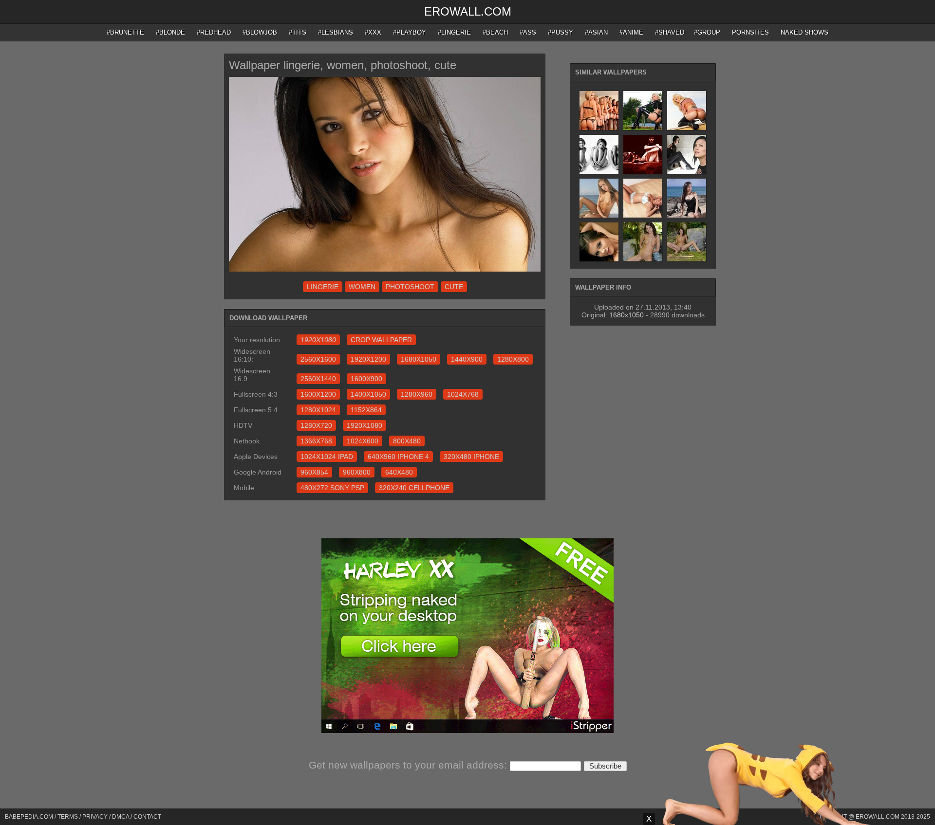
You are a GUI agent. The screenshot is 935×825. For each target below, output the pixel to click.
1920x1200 (368, 359)
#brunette (125, 32)
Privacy (95, 816)
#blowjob (260, 32)
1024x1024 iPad (326, 456)
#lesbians (335, 32)
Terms (67, 816)
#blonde (170, 32)
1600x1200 (318, 394)
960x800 (357, 472)
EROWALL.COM (467, 11)
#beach (495, 32)
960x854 (314, 472)
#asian (596, 32)
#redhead (214, 32)
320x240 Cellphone (414, 488)
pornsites (750, 32)
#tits (297, 32)
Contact (147, 816)
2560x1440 (318, 379)
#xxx (373, 32)
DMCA (120, 816)
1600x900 (366, 379)
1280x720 (316, 425)
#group (707, 32)
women (362, 287)
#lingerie (454, 32)
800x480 (407, 441)
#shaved (669, 32)
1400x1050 (368, 394)
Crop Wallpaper (381, 340)
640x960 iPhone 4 (398, 456)
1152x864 (366, 410)
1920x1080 (364, 425)
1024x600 (362, 441)
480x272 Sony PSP (332, 488)
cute (454, 287)
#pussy (560, 32)
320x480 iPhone (471, 456)
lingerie (322, 287)
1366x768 (316, 441)
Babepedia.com (29, 816)
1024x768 (463, 394)
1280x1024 (318, 410)
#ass (528, 32)
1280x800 (513, 359)
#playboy (409, 32)
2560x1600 (318, 359)
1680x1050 (418, 359)
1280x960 (416, 394)
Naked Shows (804, 32)
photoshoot (410, 287)
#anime (631, 32)
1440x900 (467, 359)
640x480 (399, 472)
